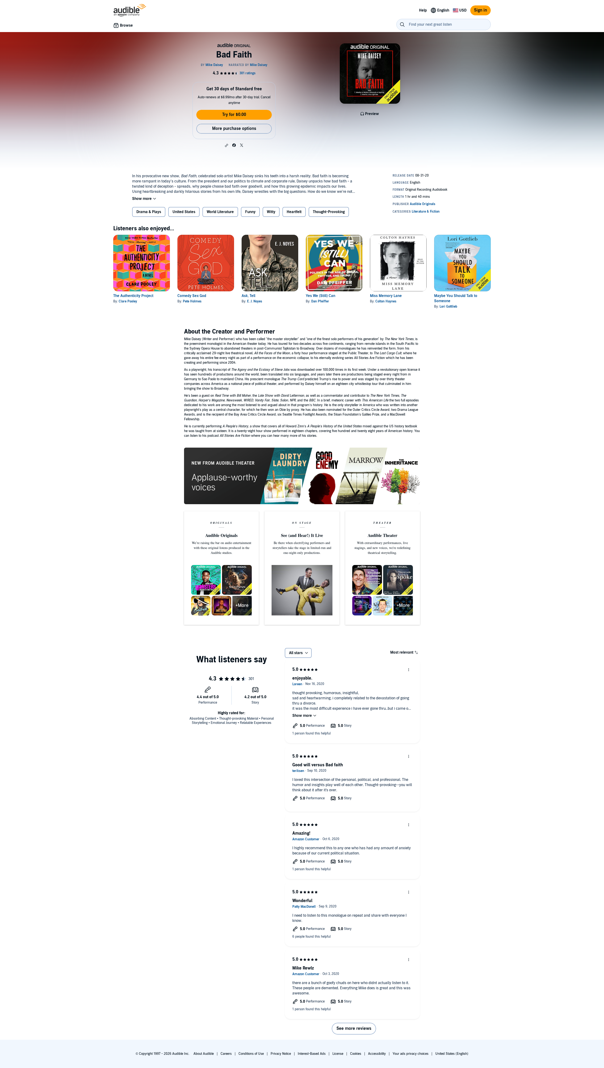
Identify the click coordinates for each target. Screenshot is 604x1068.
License (337, 1054)
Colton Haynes (385, 301)
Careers (226, 1054)
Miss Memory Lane (386, 295)
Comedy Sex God (191, 295)
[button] (226, 145)
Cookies (355, 1054)
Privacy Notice (281, 1054)
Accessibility (377, 1054)
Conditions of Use (251, 1054)
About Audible (203, 1054)
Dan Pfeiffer (320, 301)
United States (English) (451, 1054)
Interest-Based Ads (312, 1054)
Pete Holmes (192, 301)
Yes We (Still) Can (320, 295)
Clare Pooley (128, 301)
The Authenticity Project (133, 295)
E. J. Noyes (254, 301)
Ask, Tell (248, 295)
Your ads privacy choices (410, 1054)
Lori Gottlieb (448, 307)
